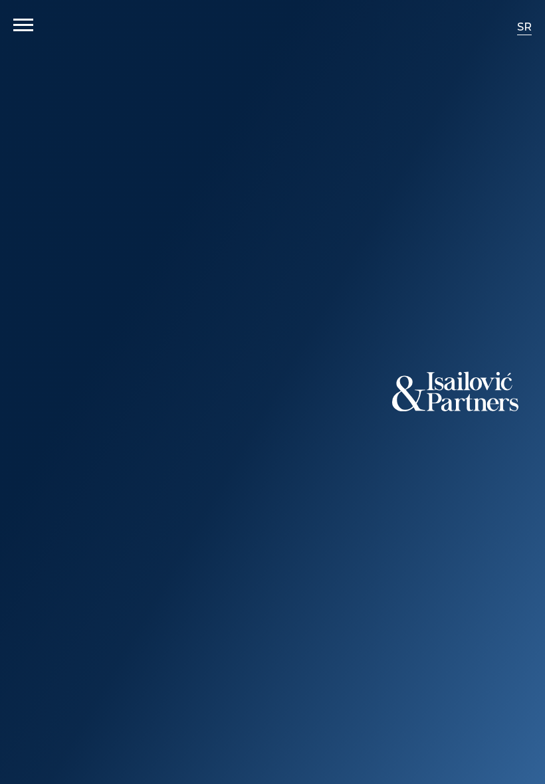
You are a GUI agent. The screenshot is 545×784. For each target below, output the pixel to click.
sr (524, 27)
